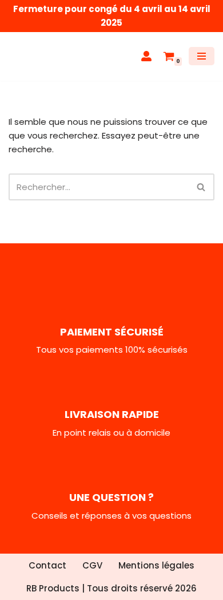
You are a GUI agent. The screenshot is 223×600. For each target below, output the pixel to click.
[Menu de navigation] (201, 56)
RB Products (52, 588)
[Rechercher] (201, 186)
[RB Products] (43, 56)
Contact (47, 565)
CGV (92, 565)
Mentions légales (156, 565)
